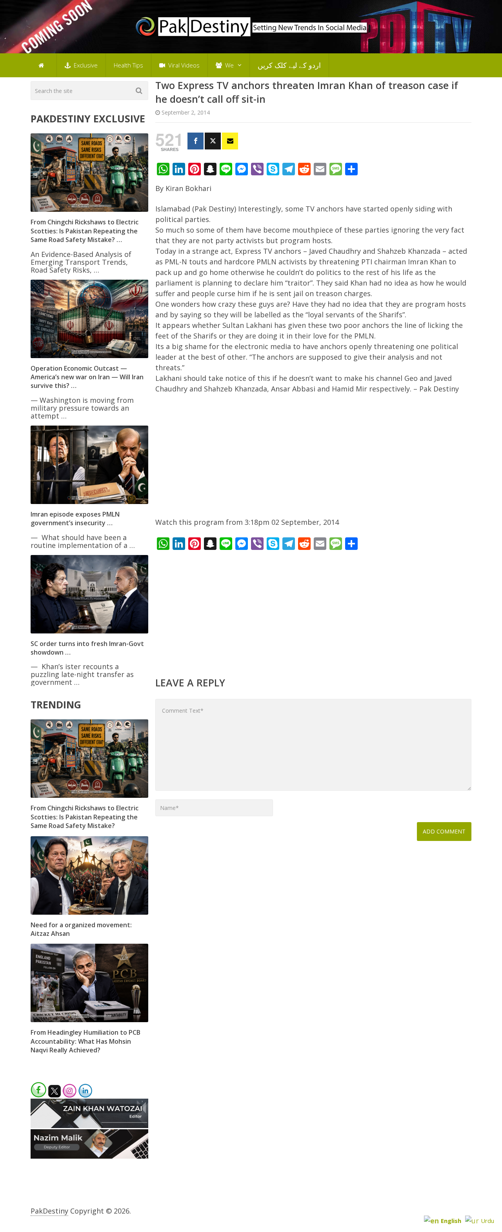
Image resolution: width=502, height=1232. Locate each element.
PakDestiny (49, 1211)
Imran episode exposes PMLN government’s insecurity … (75, 518)
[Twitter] (213, 141)
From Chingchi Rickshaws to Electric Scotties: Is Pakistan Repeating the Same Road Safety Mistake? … (84, 231)
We (229, 65)
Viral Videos (183, 65)
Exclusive (85, 65)
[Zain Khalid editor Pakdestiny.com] (89, 1125)
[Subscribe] (230, 141)
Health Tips (128, 65)
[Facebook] (195, 141)
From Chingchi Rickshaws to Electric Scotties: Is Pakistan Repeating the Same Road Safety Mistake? (84, 817)
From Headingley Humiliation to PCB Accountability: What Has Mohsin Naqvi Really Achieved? (85, 1041)
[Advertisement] (313, 459)
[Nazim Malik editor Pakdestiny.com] (89, 1156)
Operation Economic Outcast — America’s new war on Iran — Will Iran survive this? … (87, 377)
